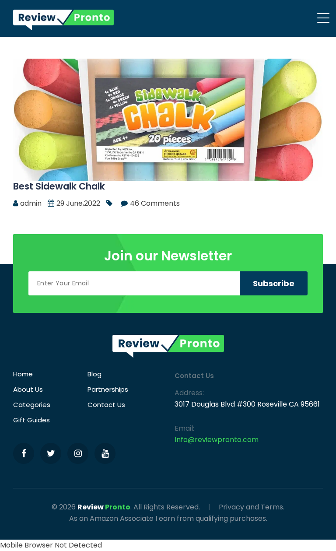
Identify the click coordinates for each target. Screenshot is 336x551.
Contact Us (106, 404)
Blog (95, 374)
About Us (28, 389)
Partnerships (108, 389)
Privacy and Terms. (251, 507)
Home (23, 374)
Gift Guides (31, 420)
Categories (31, 404)
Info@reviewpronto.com (217, 440)
